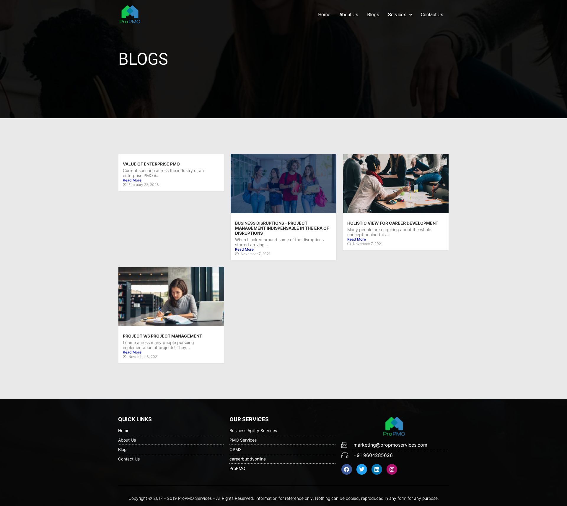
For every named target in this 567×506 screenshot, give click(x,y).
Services (397, 14)
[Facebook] (346, 469)
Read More (132, 180)
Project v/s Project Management (162, 335)
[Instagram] (392, 469)
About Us (348, 14)
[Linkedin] (377, 469)
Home (324, 14)
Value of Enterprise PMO (151, 163)
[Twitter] (361, 469)
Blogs (373, 14)
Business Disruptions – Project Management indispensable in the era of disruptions (282, 228)
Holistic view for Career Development (392, 223)
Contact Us (432, 14)
